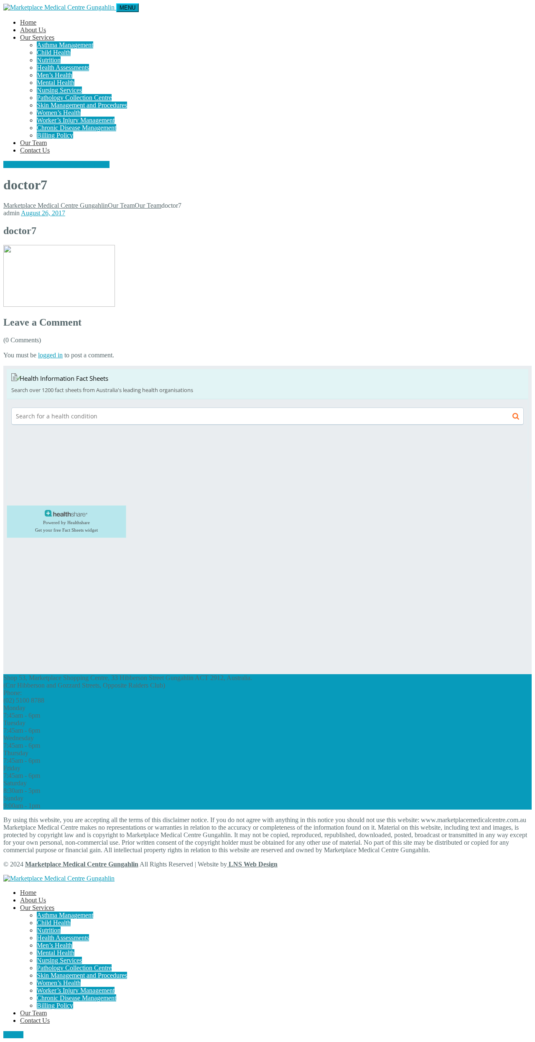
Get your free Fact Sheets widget (66, 529)
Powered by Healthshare (66, 522)
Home (28, 22)
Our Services (37, 37)
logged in (50, 355)
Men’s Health (54, 75)
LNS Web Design (252, 864)
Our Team (33, 142)
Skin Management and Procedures (82, 105)
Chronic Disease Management (76, 127)
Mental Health (55, 82)
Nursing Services (59, 90)
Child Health (54, 52)
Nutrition (49, 60)
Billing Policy (55, 135)
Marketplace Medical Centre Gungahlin (81, 864)
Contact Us (35, 150)
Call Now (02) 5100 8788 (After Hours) (56, 164)
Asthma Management (65, 44)
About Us (33, 29)
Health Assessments (63, 67)
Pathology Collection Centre (74, 97)
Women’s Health (59, 112)
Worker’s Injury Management (76, 120)
